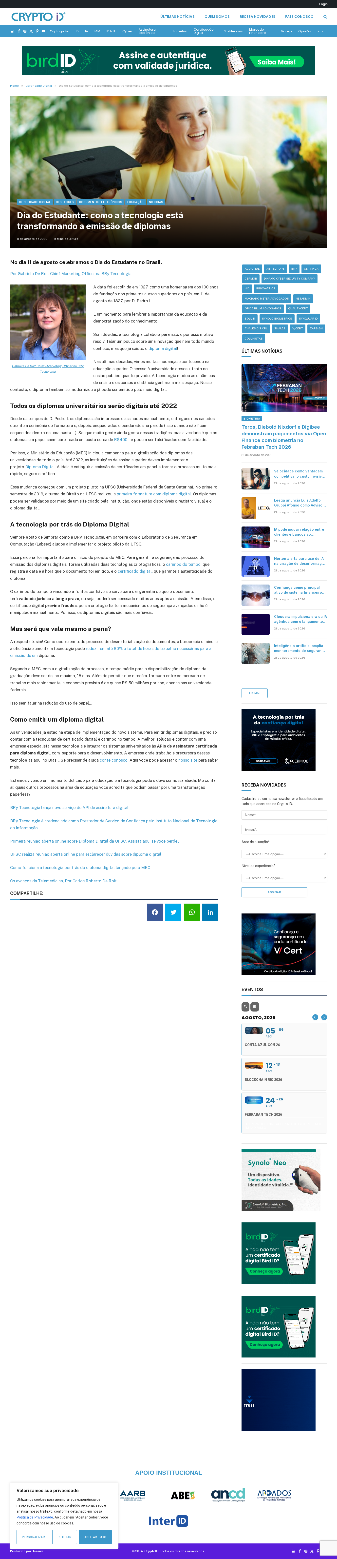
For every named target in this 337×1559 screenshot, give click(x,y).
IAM (97, 31)
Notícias (156, 202)
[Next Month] (324, 1017)
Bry (294, 268)
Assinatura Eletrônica (147, 31)
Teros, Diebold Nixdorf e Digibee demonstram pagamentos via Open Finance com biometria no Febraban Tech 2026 (284, 437)
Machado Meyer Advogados (267, 298)
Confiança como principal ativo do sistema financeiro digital (298, 590)
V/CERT (297, 328)
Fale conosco (299, 16)
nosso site (187, 760)
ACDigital (252, 268)
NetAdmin (303, 298)
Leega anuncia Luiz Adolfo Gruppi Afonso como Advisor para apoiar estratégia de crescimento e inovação (299, 503)
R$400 (120, 439)
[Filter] (254, 1007)
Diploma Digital (40, 466)
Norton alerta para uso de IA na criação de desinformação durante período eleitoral (300, 561)
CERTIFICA (311, 268)
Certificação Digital (204, 31)
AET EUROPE (275, 268)
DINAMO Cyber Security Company (289, 278)
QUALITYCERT (298, 308)
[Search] (324, 16)
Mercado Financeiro (257, 31)
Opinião (304, 31)
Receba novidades (257, 16)
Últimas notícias (177, 16)
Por (14, 273)
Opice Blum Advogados (263, 308)
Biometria (179, 31)
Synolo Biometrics (277, 318)
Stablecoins (233, 31)
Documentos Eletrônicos (100, 202)
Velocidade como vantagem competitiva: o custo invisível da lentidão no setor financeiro (299, 474)
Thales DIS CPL (256, 328)
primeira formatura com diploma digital (154, 493)
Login (323, 4)
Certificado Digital (35, 202)
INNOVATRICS (265, 288)
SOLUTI (250, 318)
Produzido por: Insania (26, 1551)
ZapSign (316, 328)
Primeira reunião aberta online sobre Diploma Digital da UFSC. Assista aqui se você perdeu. (95, 841)
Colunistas (254, 338)
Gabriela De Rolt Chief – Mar (32, 366)
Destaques (65, 202)
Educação (135, 202)
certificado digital (135, 571)
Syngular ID (308, 318)
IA (86, 31)
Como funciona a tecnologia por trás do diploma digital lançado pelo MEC (80, 867)
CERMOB (251, 278)
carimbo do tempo (183, 564)
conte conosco (114, 760)
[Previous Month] (315, 1017)
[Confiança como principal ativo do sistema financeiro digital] (256, 595)
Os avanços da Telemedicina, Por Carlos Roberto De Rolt (63, 880)
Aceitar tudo (95, 1537)
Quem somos (217, 16)
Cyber (127, 31)
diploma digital (163, 348)
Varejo (286, 31)
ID (77, 31)
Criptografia (59, 31)
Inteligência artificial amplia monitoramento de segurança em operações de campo (300, 648)
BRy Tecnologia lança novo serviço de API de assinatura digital (69, 807)
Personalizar (33, 1537)
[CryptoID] (38, 16)
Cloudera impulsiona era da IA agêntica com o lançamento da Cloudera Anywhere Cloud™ (300, 619)
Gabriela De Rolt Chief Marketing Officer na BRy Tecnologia (74, 273)
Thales (279, 328)
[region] (64, 1515)
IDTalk (111, 31)
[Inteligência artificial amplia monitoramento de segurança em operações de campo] (256, 653)
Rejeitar (65, 1537)
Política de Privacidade (35, 1517)
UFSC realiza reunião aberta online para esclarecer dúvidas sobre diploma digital (85, 854)
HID (247, 288)
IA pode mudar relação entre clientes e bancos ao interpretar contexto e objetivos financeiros (299, 532)
